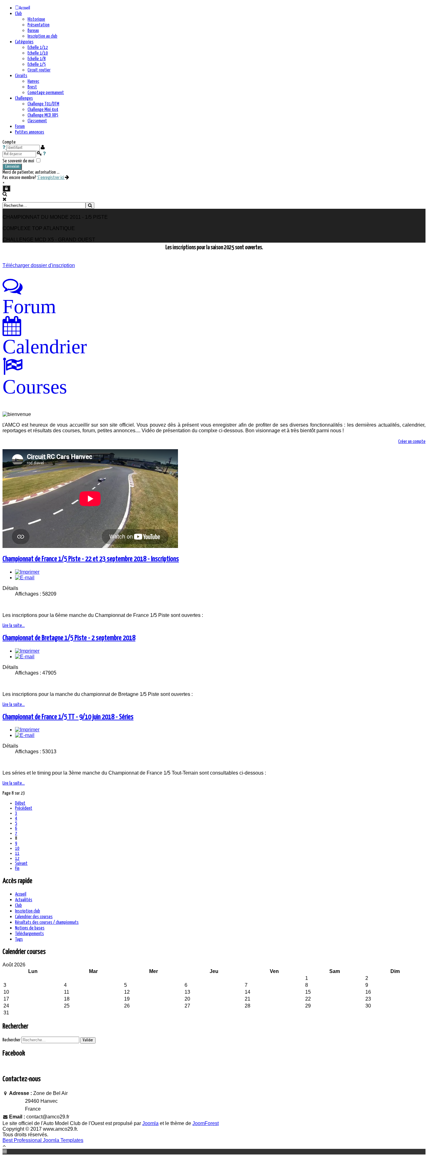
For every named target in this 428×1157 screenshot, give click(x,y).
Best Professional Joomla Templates (43, 1140)
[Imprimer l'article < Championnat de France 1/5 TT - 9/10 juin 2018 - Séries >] (27, 729)
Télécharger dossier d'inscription (39, 265)
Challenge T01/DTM (43, 104)
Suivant (21, 863)
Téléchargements (29, 933)
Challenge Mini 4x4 (43, 109)
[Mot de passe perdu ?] (44, 153)
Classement (37, 120)
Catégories (24, 41)
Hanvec (33, 81)
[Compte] (6, 188)
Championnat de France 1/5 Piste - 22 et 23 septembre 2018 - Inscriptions (91, 559)
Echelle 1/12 (38, 47)
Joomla (150, 1123)
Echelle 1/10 (38, 53)
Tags (19, 939)
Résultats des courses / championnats (47, 922)
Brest (32, 87)
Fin (17, 868)
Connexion (12, 167)
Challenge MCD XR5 (43, 115)
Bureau (33, 30)
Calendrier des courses (34, 916)
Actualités (23, 899)
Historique (36, 19)
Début (20, 803)
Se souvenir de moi (18, 161)
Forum (20, 126)
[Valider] (90, 205)
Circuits (21, 75)
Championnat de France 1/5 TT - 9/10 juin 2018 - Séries (68, 717)
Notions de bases (29, 928)
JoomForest (205, 1123)
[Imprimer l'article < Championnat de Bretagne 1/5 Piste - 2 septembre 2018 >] (27, 651)
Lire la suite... (14, 625)
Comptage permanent (46, 92)
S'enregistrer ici (51, 177)
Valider (88, 1040)
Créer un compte (411, 441)
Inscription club (27, 911)
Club (18, 13)
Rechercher (11, 1040)
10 (17, 848)
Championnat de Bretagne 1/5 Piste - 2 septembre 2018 (69, 638)
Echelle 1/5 (37, 64)
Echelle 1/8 (37, 58)
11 (17, 853)
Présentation (39, 25)
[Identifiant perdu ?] (4, 147)
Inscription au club (42, 36)
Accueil (20, 894)
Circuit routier (39, 70)
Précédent (23, 808)
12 (17, 858)
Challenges (24, 98)
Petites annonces (29, 132)
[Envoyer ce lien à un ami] (24, 577)
